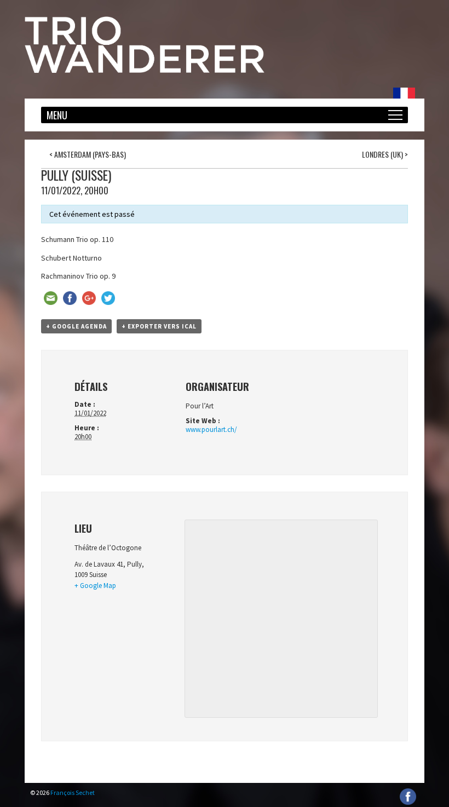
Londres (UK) (385, 154)
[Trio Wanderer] (144, 70)
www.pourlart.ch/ (211, 429)
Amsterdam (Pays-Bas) (87, 154)
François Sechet (72, 792)
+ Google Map (95, 585)
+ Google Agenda (76, 326)
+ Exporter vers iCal (159, 326)
